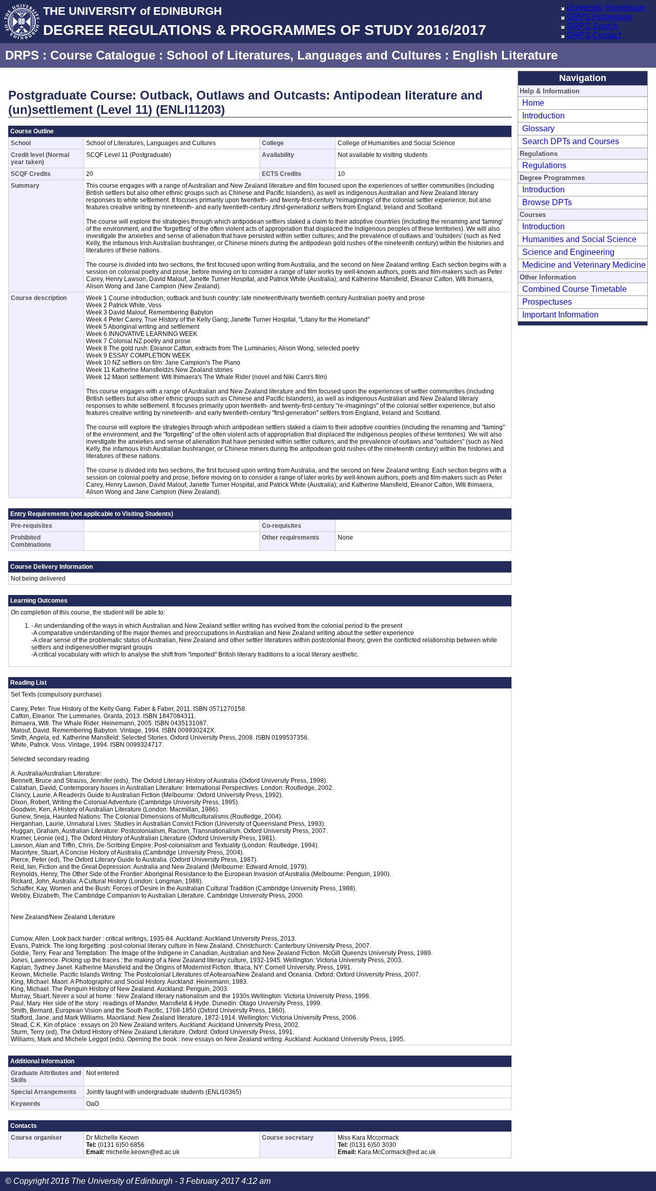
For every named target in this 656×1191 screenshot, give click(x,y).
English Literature (505, 55)
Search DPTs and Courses (570, 141)
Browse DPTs (547, 202)
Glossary (538, 128)
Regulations (544, 165)
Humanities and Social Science (579, 239)
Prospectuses (547, 301)
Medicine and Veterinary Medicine (584, 265)
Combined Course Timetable (574, 289)
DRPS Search (593, 26)
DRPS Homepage (600, 16)
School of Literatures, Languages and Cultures (304, 55)
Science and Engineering (568, 252)
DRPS (22, 55)
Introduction (543, 115)
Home (533, 102)
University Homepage (606, 7)
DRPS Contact (594, 35)
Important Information (560, 314)
